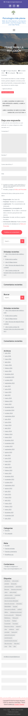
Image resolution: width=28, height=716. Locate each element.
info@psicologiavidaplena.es (14, 2)
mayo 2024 (8, 425)
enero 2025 (8, 404)
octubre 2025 (9, 380)
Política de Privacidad (20, 189)
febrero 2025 (8, 401)
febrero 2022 (8, 506)
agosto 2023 (8, 452)
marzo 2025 (8, 398)
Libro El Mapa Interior (11, 262)
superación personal (9, 635)
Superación (14, 632)
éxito (14, 646)
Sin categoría (11, 73)
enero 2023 (8, 473)
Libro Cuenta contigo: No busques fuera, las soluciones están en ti (14, 273)
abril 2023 (7, 464)
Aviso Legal (6, 709)
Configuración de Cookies (13, 714)
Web (2, 174)
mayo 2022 (8, 497)
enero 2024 (8, 437)
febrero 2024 (8, 434)
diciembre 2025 (9, 374)
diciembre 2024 (9, 407)
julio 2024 (8, 419)
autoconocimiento (9, 586)
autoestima (18, 586)
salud (17, 629)
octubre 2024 (9, 413)
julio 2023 (7, 455)
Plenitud (14, 620)
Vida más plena (8, 643)
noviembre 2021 (9, 515)
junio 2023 (8, 458)
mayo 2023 (8, 461)
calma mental (12, 592)
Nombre (4, 155)
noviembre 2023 (9, 443)
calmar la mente (8, 595)
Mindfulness (7, 618)
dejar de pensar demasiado (11, 600)
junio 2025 (8, 389)
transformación (8, 637)
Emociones (19, 603)
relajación (18, 626)
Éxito (10, 646)
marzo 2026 (8, 365)
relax (5, 629)
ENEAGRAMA (7, 606)
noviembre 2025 (9, 377)
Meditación (18, 615)
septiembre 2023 (9, 449)
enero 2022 (8, 509)
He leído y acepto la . (15, 189)
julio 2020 (8, 518)
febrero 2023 (8, 470)
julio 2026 (8, 353)
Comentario (5, 131)
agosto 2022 (8, 488)
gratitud (19, 609)
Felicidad (15, 606)
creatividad (17, 595)
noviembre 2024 (9, 410)
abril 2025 (7, 395)
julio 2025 (8, 386)
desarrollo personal (9, 603)
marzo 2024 (8, 431)
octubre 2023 (8, 446)
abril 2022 (7, 500)
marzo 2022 (8, 503)
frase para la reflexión (7, 92)
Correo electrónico (7, 164)
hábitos (6, 612)
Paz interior (7, 620)
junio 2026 (8, 356)
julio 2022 (8, 491)
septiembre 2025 (10, 383)
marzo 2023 (8, 467)
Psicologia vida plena (14, 18)
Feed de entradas (10, 548)
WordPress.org (9, 554)
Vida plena (16, 643)
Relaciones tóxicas (9, 626)
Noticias (7, 530)
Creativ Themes (19, 704)
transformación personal (10, 640)
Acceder (7, 545)
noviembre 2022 (9, 479)
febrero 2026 (8, 368)
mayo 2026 (8, 359)
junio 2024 (8, 422)
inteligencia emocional (16, 612)
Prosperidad (7, 623)
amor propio (15, 580)
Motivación (15, 618)
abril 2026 (7, 362)
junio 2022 (8, 494)
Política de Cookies (13, 712)
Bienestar (6, 589)
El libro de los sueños (11, 259)
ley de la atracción (9, 615)
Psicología (15, 623)
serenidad (6, 632)
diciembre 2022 (9, 476)
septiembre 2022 (10, 485)
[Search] (22, 241)
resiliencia (11, 629)
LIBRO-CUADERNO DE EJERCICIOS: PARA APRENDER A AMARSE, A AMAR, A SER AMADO (14, 103)
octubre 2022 (9, 482)
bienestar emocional (16, 589)
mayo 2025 (8, 392)
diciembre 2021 (9, 512)
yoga (5, 646)
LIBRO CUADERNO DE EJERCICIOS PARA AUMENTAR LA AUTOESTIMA (14, 111)
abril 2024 (8, 428)
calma (5, 592)
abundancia (7, 580)
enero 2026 (8, 371)
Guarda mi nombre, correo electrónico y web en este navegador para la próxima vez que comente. (14, 186)
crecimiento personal (9, 598)
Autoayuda (13, 583)
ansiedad (6, 583)
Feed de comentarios (11, 551)
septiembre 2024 (10, 416)
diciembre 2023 (9, 440)
